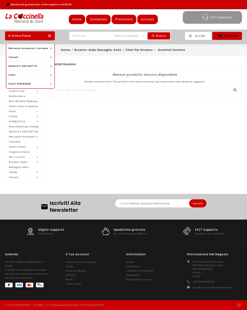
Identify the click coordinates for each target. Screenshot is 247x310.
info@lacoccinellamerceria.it (212, 287)
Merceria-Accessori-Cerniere (23, 139)
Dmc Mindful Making (22, 101)
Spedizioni (133, 275)
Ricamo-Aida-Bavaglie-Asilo (19, 164)
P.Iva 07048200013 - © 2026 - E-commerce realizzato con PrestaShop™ (54, 305)
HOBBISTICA (17, 121)
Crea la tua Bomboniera (17, 93)
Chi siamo (133, 266)
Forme (13, 116)
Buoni (69, 279)
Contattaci (98, 19)
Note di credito (76, 270)
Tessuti (14, 177)
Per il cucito (17, 157)
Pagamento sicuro (138, 279)
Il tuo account (77, 254)
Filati (12, 111)
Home (77, 19)
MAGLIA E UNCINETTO (23, 131)
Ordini (70, 266)
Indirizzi (71, 275)
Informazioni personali (81, 262)
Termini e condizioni (139, 270)
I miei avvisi (73, 284)
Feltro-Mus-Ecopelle (23, 106)
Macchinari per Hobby (24, 126)
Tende (13, 172)
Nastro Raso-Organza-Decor (19, 149)
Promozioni (124, 19)
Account (147, 19)
